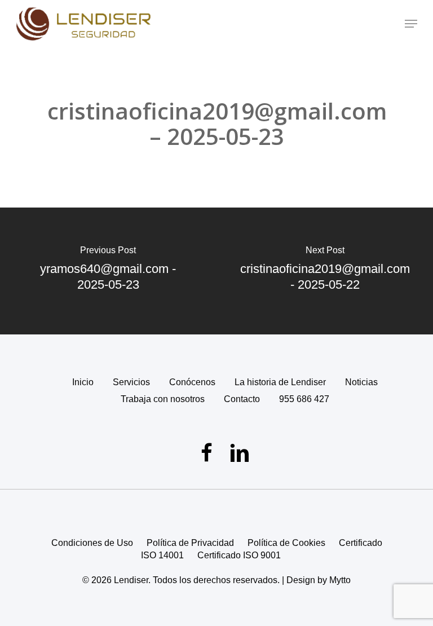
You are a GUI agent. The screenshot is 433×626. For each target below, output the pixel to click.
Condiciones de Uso (92, 543)
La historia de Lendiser (280, 382)
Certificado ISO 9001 (239, 555)
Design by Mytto (318, 580)
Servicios (131, 382)
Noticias (361, 382)
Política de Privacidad (190, 543)
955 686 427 (304, 399)
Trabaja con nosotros (163, 399)
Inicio (83, 382)
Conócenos (192, 382)
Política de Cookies (286, 543)
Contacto (242, 399)
